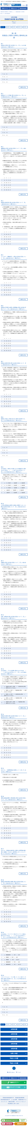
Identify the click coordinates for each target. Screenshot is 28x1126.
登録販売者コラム (22, 1099)
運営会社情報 (11, 1101)
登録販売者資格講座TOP (8, 1097)
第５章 (24, 27)
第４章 (19, 27)
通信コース (14, 8)
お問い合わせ (11, 1072)
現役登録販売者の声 (5, 1099)
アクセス (19, 1072)
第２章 (8, 27)
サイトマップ (4, 1101)
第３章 (13, 27)
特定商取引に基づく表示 (13, 1103)
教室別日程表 (23, 8)
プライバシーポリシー (21, 1101)
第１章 (2, 27)
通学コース (5, 8)
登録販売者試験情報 (19, 1097)
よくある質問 (14, 1099)
